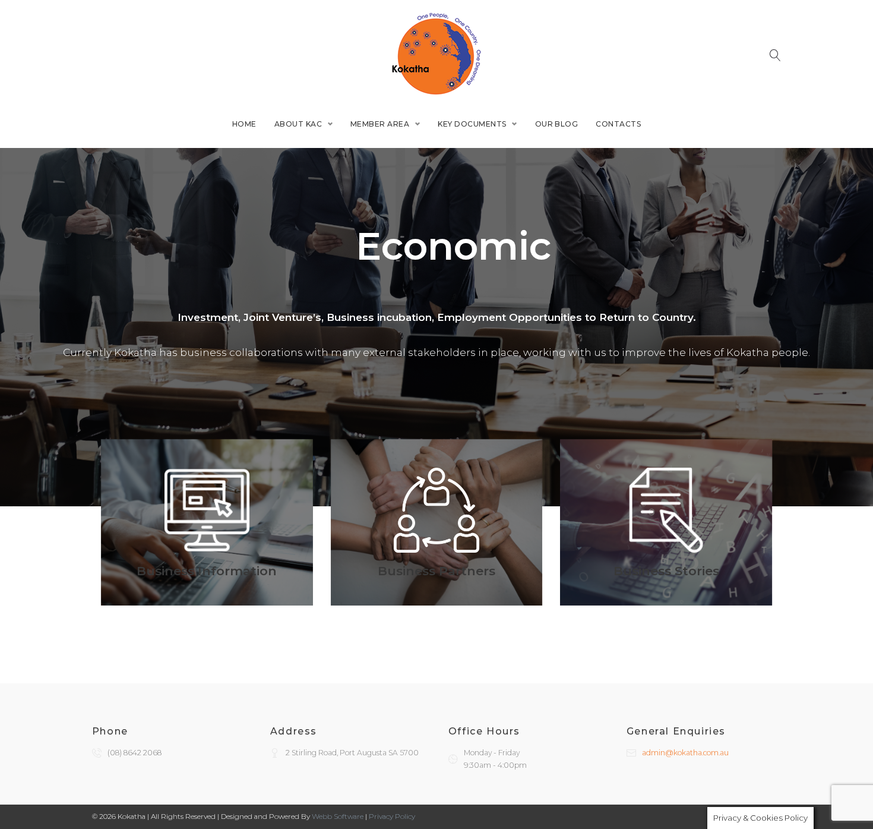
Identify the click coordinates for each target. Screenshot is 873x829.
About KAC (298, 123)
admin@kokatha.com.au (685, 752)
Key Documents (472, 123)
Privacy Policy (392, 816)
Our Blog (556, 123)
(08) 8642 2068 (134, 752)
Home (244, 123)
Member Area (379, 123)
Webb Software (337, 816)
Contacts (618, 123)
